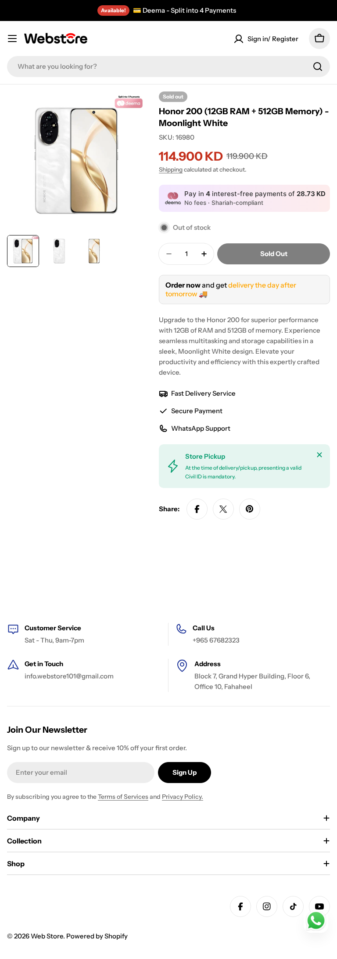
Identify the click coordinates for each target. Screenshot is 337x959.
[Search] (317, 66)
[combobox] (168, 66)
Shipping (171, 169)
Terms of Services (123, 797)
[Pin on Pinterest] (249, 509)
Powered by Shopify (97, 936)
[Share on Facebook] (197, 509)
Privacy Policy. (182, 797)
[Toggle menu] (12, 38)
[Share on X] (223, 509)
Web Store (47, 936)
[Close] (319, 454)
